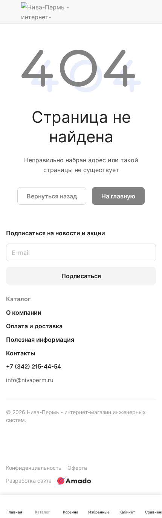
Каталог (18, 299)
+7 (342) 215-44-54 (33, 366)
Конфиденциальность (33, 468)
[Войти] (135, 11)
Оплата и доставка (34, 326)
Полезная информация (40, 339)
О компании (23, 312)
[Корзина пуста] (150, 11)
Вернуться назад (52, 196)
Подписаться (81, 276)
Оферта (77, 468)
